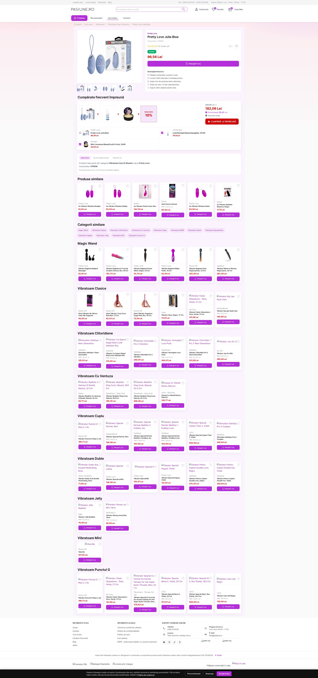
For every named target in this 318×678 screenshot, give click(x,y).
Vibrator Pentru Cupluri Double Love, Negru (198, 480)
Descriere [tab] (85, 158)
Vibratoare (102, 2)
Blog (110, 2)
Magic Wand (83, 230)
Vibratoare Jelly (102, 235)
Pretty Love (152, 33)
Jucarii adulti (90, 2)
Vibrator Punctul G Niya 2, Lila (89, 439)
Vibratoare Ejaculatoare (214, 230)
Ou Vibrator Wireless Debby (116, 206)
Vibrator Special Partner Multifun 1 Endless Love (170, 437)
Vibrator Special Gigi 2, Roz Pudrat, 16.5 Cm (199, 595)
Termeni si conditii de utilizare (129, 627)
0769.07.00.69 (202, 2)
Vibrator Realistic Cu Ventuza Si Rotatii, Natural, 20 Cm (89, 397)
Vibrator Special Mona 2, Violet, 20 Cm (170, 595)
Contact (126, 18)
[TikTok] (174, 642)
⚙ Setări (218, 655)
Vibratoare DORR (177, 230)
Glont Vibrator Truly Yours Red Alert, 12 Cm (116, 314)
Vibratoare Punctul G (137, 235)
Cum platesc (122, 638)
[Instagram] (169, 642)
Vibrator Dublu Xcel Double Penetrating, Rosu (88, 480)
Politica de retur (123, 635)
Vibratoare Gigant (85, 235)
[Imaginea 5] (113, 88)
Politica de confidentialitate (128, 631)
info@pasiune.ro (215, 635)
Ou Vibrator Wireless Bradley (89, 206)
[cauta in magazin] (183, 9)
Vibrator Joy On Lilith (225, 353)
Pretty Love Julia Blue (100, 133)
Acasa (75, 627)
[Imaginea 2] (88, 88)
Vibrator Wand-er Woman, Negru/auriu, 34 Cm (227, 270)
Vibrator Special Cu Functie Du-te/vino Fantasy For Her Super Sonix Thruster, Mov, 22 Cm (144, 600)
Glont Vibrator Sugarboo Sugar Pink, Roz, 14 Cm (143, 314)
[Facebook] (164, 642)
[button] (79, 18)
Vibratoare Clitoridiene (119, 230)
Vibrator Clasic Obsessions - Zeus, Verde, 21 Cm (200, 313)
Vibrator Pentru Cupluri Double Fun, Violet (226, 480)
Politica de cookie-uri (145, 675)
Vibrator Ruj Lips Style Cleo (227, 311)
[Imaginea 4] (105, 88)
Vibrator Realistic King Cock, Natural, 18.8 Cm (117, 397)
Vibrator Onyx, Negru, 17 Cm (172, 315)
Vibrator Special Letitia (114, 479)
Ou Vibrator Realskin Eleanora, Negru (224, 206)
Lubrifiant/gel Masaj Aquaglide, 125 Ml (189, 133)
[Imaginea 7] (129, 88)
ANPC (75, 645)
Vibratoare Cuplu (160, 230)
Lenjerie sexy (78, 2)
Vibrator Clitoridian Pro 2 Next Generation (198, 354)
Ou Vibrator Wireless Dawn (199, 206)
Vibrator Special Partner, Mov (117, 437)
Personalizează (193, 674)
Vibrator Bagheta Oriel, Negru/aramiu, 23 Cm (198, 270)
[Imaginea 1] (80, 88)
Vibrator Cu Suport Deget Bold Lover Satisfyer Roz (116, 354)
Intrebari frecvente (80, 638)
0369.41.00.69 (188, 2)
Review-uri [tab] (117, 158)
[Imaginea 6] (121, 88)
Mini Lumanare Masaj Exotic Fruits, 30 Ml (108, 144)
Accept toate (224, 674)
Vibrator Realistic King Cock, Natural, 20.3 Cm (145, 397)
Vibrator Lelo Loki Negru (226, 596)
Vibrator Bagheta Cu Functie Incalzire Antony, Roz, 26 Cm (117, 270)
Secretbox (112, 18)
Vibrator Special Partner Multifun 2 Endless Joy (143, 437)
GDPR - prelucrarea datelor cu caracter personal (137, 642)
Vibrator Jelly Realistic (86, 517)
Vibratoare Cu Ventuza (140, 230)
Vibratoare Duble (194, 230)
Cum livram (77, 635)
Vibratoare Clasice (99, 230)
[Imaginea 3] (96, 88)
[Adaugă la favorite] (236, 46)
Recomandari (96, 18)
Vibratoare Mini (118, 235)
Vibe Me (81, 552)
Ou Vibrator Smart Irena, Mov (145, 206)
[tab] (202, 9)
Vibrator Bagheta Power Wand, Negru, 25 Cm (143, 270)
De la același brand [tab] (101, 158)
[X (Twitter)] (180, 642)
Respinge (210, 674)
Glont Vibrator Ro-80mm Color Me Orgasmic (87, 314)
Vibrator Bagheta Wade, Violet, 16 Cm (170, 270)
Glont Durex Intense (169, 204)
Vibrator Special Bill (141, 479)
